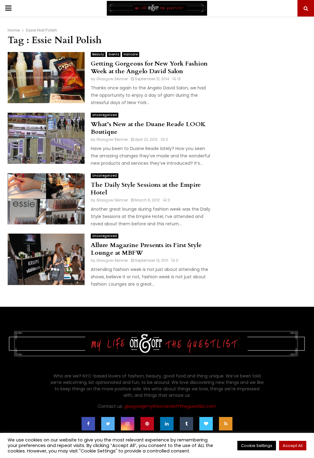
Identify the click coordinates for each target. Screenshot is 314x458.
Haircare (131, 54)
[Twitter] (108, 423)
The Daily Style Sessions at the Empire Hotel (146, 189)
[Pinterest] (147, 423)
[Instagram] (127, 423)
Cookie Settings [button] (256, 446)
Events (114, 54)
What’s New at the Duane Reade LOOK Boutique (148, 128)
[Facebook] (88, 423)
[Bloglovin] (206, 423)
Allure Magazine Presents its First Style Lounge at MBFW (146, 249)
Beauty (98, 54)
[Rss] (225, 423)
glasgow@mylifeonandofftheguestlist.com (170, 406)
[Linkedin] (167, 423)
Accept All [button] (293, 446)
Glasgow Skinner (112, 78)
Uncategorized (104, 115)
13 (179, 78)
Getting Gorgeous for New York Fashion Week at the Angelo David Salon (149, 67)
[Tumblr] (186, 423)
